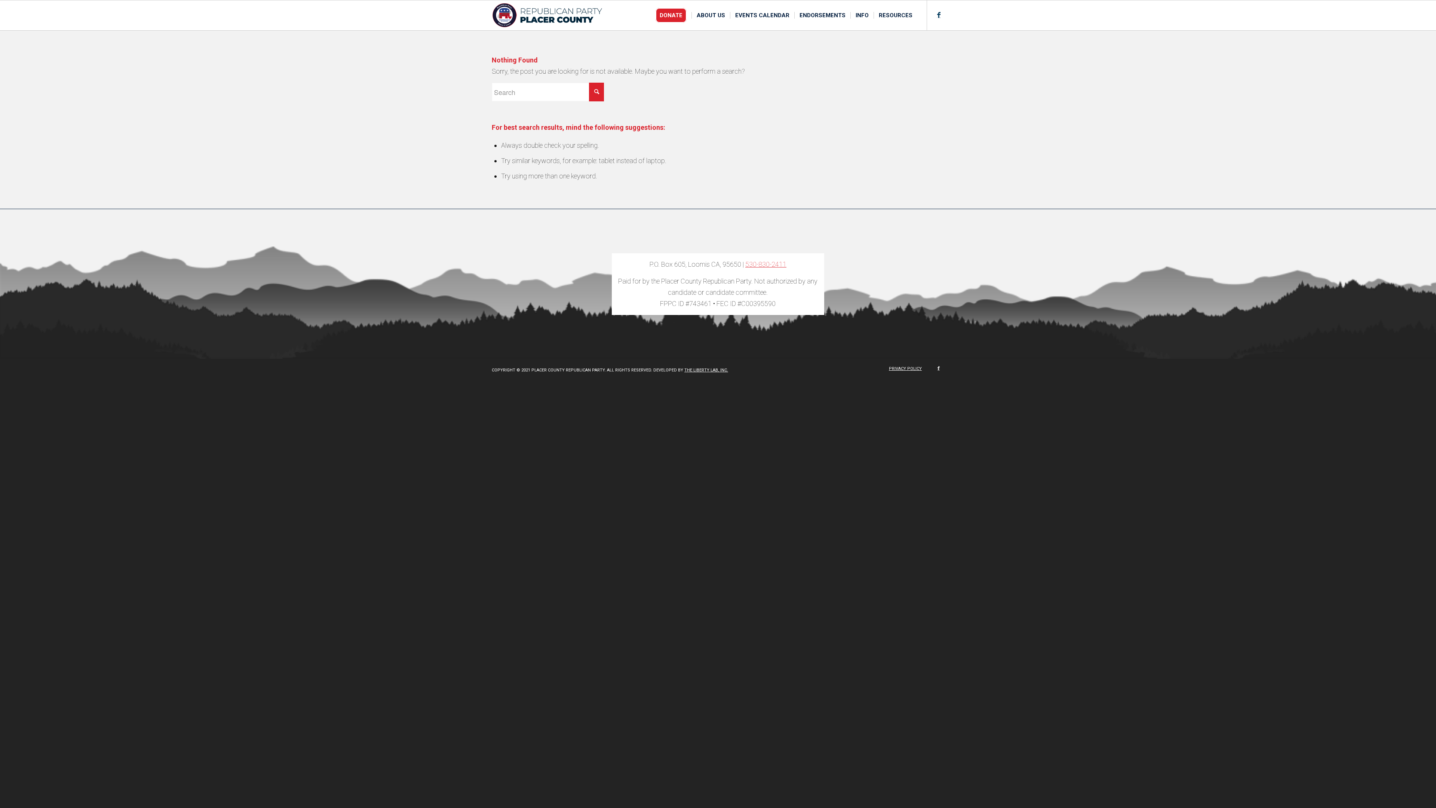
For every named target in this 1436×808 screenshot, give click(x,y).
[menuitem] (673, 15)
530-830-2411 (765, 264)
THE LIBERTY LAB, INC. (706, 370)
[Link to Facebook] (938, 15)
